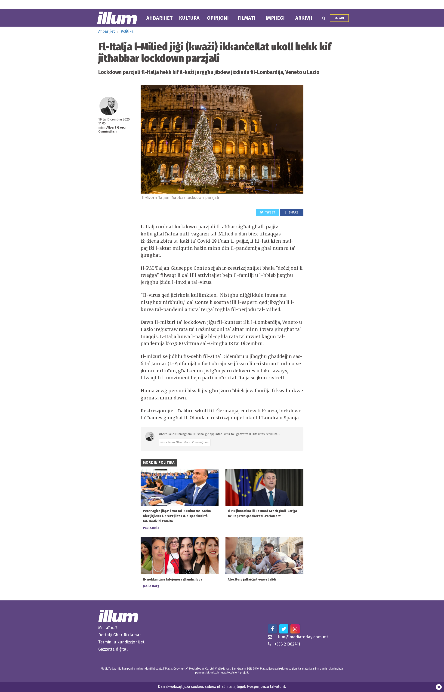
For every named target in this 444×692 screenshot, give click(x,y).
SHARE (293, 212)
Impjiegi (275, 18)
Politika (127, 31)
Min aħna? (107, 627)
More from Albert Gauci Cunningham (184, 442)
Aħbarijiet (159, 18)
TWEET (269, 212)
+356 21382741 (287, 644)
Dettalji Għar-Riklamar (119, 634)
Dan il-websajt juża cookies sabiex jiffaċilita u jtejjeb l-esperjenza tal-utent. (222, 686)
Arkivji (303, 18)
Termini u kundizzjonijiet (121, 642)
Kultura (189, 18)
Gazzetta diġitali (113, 649)
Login (339, 18)
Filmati (246, 18)
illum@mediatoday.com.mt (301, 636)
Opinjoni (218, 18)
